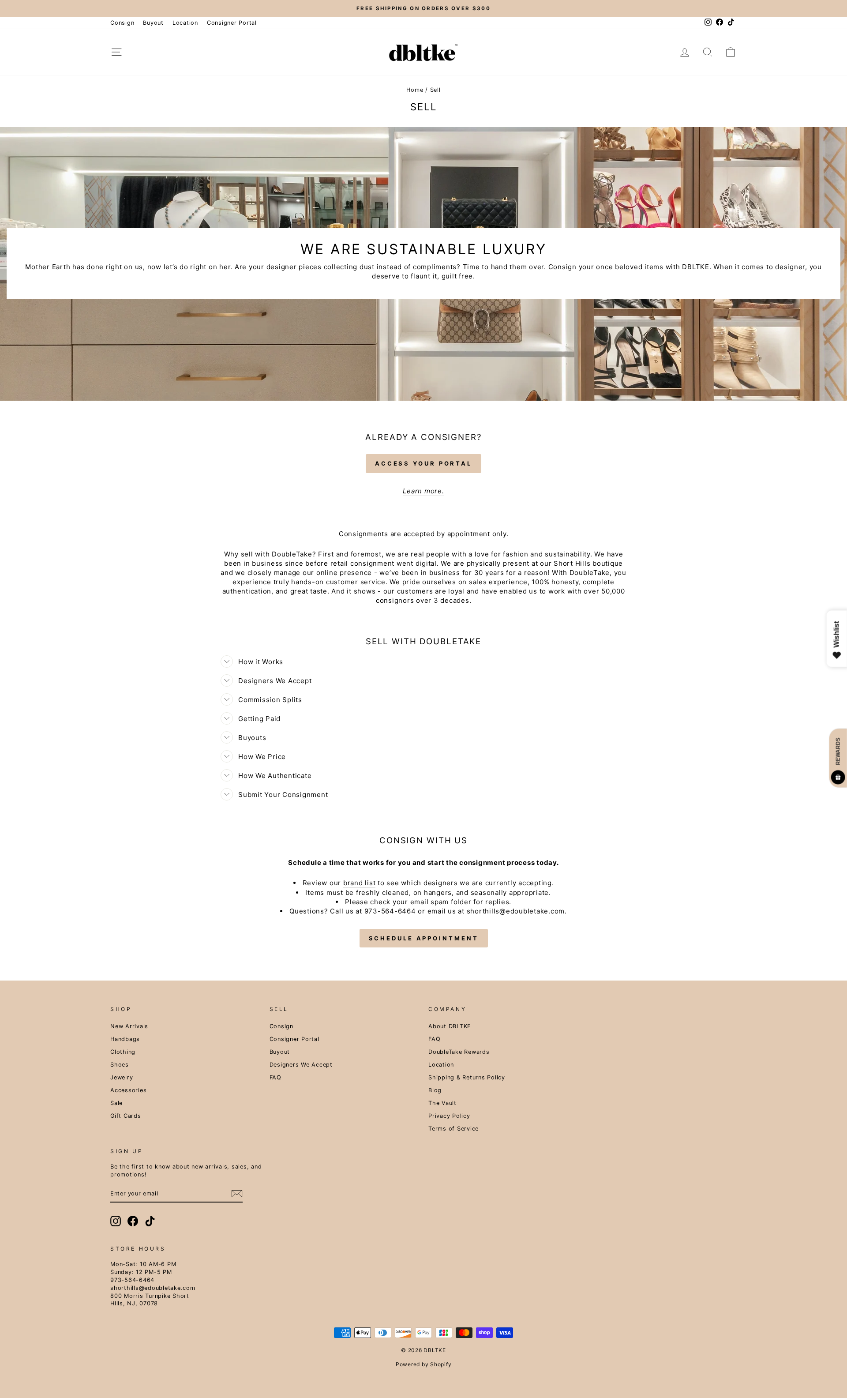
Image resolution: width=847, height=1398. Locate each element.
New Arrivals (129, 1026)
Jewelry (121, 1077)
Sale (116, 1103)
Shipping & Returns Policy (466, 1077)
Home (414, 89)
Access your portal (423, 463)
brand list (359, 883)
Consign (122, 22)
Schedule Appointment (424, 938)
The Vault (442, 1103)
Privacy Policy (449, 1115)
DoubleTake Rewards (459, 1051)
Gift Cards (125, 1115)
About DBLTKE (449, 1026)
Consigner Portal (232, 22)
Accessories (128, 1090)
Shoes (119, 1064)
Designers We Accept (301, 1064)
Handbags (125, 1039)
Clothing (122, 1051)
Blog (435, 1090)
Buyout (153, 22)
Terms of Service (453, 1128)
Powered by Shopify (424, 1364)
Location (185, 22)
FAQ (275, 1077)
